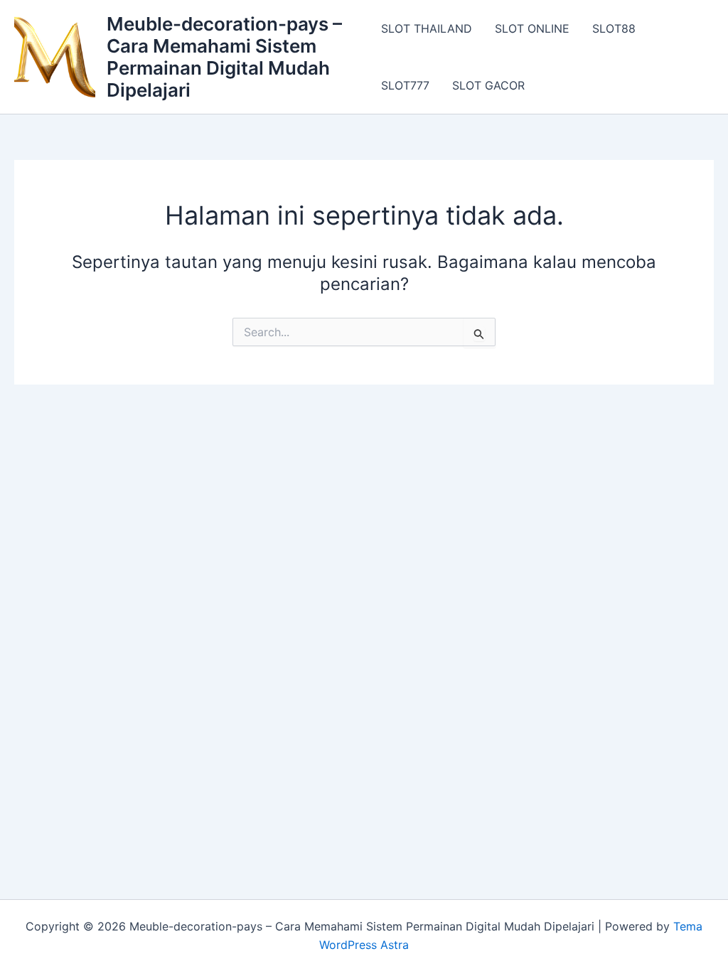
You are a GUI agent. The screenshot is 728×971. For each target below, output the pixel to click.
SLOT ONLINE (532, 28)
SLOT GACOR (488, 85)
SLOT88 (614, 28)
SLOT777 (405, 85)
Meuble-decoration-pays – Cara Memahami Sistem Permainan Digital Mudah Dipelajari (224, 57)
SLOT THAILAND (426, 28)
